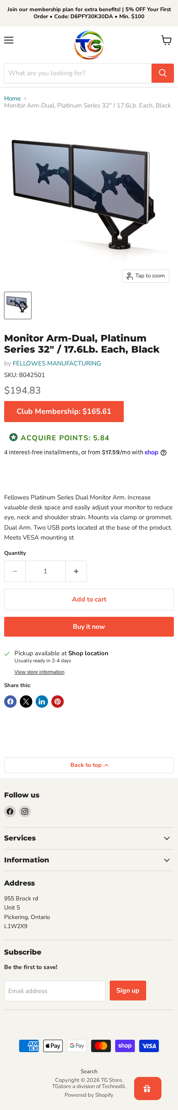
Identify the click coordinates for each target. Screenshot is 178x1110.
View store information (39, 672)
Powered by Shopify (89, 1095)
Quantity (15, 553)
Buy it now (89, 626)
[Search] (163, 73)
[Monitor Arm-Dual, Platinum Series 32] (18, 305)
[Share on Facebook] (10, 701)
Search (89, 1071)
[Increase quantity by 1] (76, 571)
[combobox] (78, 73)
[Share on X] (26, 701)
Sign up (128, 990)
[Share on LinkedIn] (42, 701)
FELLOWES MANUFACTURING (57, 363)
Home (12, 98)
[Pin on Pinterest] (57, 701)
